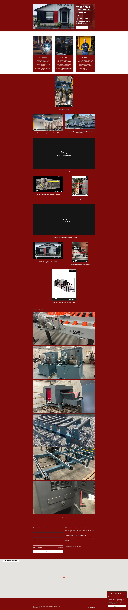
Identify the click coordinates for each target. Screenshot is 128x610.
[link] (64, 601)
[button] (64, 517)
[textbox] (48, 531)
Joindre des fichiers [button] (38, 547)
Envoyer (48, 551)
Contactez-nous (82, 27)
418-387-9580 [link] (68, 540)
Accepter (116, 606)
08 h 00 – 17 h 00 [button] (76, 546)
